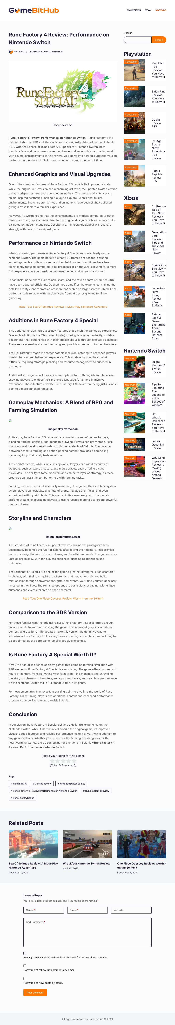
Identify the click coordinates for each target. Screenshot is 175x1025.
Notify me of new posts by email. (43, 982)
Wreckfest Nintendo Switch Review (86, 863)
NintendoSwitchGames (71, 783)
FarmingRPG (19, 783)
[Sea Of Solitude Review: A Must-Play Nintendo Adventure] (33, 844)
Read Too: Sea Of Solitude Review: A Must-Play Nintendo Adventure (63, 306)
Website (118, 910)
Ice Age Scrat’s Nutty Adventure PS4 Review (158, 149)
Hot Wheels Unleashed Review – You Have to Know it (158, 422)
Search (128, 32)
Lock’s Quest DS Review (158, 444)
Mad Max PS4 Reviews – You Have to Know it (158, 70)
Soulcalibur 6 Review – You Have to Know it (159, 270)
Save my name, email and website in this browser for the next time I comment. (65, 957)
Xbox (148, 10)
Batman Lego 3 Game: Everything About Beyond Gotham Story (159, 326)
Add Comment (35, 922)
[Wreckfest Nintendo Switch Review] (87, 844)
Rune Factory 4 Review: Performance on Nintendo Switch (44, 790)
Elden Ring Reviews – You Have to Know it (158, 96)
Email (74, 910)
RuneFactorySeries (22, 797)
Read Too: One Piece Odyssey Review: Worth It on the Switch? (63, 598)
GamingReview (42, 783)
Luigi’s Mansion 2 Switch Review (158, 367)
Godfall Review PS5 (156, 123)
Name (30, 910)
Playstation (134, 10)
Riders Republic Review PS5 (157, 176)
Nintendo (161, 10)
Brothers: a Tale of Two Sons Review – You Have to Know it (159, 215)
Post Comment (35, 992)
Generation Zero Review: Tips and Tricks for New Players (159, 243)
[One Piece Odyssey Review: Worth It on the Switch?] (141, 844)
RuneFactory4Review (96, 790)
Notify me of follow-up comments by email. (49, 970)
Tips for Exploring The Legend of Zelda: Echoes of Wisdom (158, 395)
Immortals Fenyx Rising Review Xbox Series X (158, 297)
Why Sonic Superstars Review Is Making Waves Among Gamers (159, 468)
